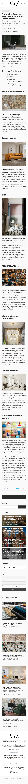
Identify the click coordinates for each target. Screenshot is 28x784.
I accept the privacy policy (10, 586)
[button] (2, 3)
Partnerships (16, 758)
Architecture (7, 755)
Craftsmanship (8, 757)
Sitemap (21, 768)
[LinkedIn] (9, 567)
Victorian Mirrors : (11, 83)
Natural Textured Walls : (12, 74)
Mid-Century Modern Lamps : (14, 85)
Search (4, 503)
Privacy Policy (15, 768)
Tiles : (7, 78)
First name (4, 575)
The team (14, 767)
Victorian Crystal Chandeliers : (14, 81)
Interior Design (5, 10)
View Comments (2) (14, 496)
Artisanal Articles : (11, 80)
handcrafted (6, 294)
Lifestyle (22, 755)
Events (23, 757)
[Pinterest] (14, 567)
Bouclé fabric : (10, 76)
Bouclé (4, 169)
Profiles (10, 758)
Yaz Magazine (7, 767)
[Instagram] (4, 567)
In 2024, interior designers (10, 114)
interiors (4, 131)
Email (3, 580)
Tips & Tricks (16, 757)
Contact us (21, 767)
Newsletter (8, 768)
